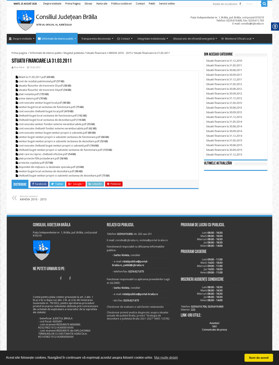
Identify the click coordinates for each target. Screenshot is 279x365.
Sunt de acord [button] (259, 357)
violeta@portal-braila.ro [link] (154, 240)
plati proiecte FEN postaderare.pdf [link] (39, 158)
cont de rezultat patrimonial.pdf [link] (37, 81)
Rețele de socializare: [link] (225, 4)
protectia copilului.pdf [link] (32, 162)
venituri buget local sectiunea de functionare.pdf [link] (47, 107)
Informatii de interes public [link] (58, 38)
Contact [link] (125, 38)
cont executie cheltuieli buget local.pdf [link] (41, 111)
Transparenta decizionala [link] (96, 38)
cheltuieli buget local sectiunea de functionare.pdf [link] (48, 115)
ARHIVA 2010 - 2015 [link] (120, 52)
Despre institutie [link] (22, 38)
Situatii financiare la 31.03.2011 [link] (152, 52)
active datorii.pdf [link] (29, 98)
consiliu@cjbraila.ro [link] (126, 240)
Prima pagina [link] (19, 52)
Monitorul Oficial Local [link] (238, 38)
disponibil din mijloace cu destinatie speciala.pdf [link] (47, 167)
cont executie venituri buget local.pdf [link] (40, 102)
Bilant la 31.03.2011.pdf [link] (32, 77)
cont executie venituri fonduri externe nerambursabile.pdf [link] (52, 124)
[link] (52, 4)
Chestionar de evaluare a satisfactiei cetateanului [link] (135, 306)
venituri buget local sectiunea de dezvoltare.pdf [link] (46, 171)
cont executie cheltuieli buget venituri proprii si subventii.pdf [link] (54, 145)
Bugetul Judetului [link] (74, 52)
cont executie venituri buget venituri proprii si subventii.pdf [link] (53, 132)
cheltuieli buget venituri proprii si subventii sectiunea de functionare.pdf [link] (60, 149)
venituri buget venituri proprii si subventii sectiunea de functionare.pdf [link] (59, 137)
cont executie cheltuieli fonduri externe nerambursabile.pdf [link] (53, 128)
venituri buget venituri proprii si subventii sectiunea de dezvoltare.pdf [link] (59, 141)
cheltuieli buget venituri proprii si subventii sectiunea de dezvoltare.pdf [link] (60, 175)
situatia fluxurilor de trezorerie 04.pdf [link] (41, 89)
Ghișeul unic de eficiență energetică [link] (193, 38)
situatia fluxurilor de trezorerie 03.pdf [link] (41, 85)
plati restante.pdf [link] (29, 94)
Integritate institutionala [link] (151, 38)
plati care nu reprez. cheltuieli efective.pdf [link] (43, 154)
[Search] (264, 4)
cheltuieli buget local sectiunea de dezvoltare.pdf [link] (47, 119)
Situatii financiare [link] (96, 52)
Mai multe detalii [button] (166, 357)
